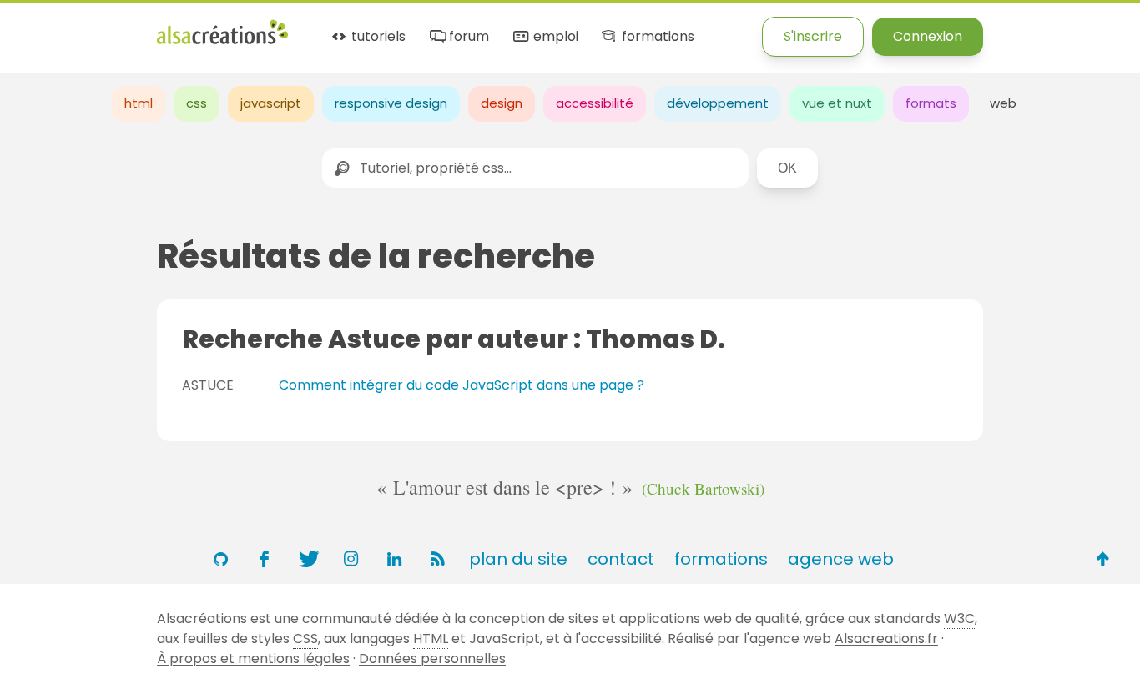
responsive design (391, 103)
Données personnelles (432, 658)
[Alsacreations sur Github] (220, 559)
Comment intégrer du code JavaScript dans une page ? (461, 385)
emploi (554, 37)
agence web (841, 559)
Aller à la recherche (303, 27)
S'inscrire (813, 36)
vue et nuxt (837, 103)
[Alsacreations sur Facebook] (263, 559)
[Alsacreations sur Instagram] (350, 559)
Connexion (927, 36)
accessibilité (594, 103)
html (138, 103)
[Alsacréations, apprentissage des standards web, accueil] (222, 42)
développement (718, 103)
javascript (270, 103)
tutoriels (377, 37)
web (1003, 103)
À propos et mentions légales (253, 658)
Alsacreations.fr (886, 638)
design (501, 103)
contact (621, 559)
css (196, 103)
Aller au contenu (164, 27)
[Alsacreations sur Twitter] (307, 559)
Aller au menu (45, 27)
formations (656, 37)
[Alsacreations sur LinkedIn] (394, 559)
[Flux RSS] (437, 559)
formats (930, 103)
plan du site (518, 559)
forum (467, 37)
